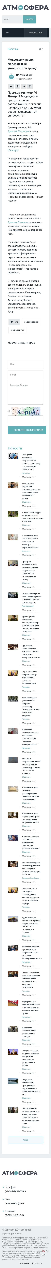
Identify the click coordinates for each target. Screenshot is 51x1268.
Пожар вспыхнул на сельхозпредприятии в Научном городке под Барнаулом (31, 598)
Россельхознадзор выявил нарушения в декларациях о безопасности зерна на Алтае (31, 869)
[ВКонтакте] (11, 86)
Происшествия (28, 606)
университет (17, 330)
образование (31, 322)
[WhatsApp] (30, 86)
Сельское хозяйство (30, 878)
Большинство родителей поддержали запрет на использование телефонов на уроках (31, 491)
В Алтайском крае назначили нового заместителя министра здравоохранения (30, 542)
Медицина (26, 551)
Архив (25, 1140)
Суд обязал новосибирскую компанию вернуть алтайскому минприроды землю (31, 652)
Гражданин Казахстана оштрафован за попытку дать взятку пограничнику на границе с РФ (31, 462)
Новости (15, 448)
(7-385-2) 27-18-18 (15, 1215)
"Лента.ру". (13, 150)
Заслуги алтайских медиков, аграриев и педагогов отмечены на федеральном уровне (30, 1058)
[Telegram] (23, 86)
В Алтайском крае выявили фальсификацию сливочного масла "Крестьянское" (30, 793)
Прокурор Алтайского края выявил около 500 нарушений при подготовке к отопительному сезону (30, 570)
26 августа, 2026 (29, 882)
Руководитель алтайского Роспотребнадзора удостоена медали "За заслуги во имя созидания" (30, 624)
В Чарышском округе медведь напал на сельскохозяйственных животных (33, 517)
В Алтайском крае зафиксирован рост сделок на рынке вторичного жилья (31, 818)
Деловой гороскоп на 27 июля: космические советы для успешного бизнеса (30, 843)
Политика (13, 49)
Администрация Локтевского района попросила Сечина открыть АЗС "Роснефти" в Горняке (31, 925)
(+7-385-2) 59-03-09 (15, 1191)
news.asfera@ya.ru (15, 1203)
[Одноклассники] (17, 86)
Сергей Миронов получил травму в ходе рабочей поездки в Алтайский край (30, 678)
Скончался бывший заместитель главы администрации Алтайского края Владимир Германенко (31, 980)
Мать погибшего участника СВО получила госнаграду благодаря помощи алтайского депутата (30, 706)
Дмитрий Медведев (18, 131)
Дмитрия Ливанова (18, 222)
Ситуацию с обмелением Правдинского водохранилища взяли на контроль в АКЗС (31, 1087)
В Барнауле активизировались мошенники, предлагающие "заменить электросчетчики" (30, 737)
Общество (26, 502)
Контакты (37, 1263)
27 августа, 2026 (29, 477)
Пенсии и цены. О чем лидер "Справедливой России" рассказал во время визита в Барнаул (30, 896)
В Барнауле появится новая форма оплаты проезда (29, 1032)
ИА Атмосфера (25, 7)
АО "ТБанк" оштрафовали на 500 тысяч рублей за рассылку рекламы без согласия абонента (31, 765)
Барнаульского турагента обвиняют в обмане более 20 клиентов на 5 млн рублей (31, 1008)
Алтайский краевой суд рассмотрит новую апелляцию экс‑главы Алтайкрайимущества (32, 953)
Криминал (26, 473)
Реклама (24, 1263)
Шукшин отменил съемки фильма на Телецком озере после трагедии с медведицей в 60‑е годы (30, 1116)
